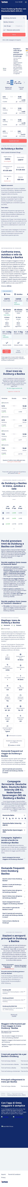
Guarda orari (7, 181)
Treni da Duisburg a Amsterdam (10, 1071)
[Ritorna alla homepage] (4, 2)
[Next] (24, 82)
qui (19, 473)
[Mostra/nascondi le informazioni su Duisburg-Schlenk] (24, 1000)
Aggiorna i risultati (13, 391)
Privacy (3, 1177)
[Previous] (3, 507)
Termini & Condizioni (14, 1174)
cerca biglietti (7, 161)
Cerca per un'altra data (14, 461)
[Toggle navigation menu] (26, 2)
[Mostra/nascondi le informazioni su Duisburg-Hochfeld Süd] (24, 1008)
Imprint (3, 1174)
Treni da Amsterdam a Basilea (10, 1064)
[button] (8, 26)
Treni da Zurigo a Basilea (8, 1061)
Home (3, 1093)
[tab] (8, 88)
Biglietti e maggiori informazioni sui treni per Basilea (14, 1045)
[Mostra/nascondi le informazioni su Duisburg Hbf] (24, 992)
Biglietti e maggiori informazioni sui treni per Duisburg (14, 1041)
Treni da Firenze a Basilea (8, 1068)
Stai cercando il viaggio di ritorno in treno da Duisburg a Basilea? (12, 1037)
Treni (8, 1093)
